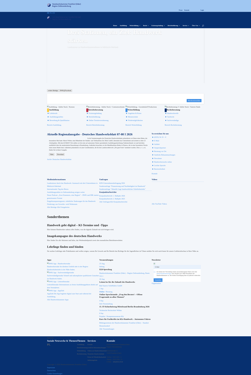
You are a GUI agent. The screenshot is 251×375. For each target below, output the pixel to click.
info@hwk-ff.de (118, 362)
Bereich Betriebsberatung (95, 125)
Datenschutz (51, 370)
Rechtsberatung (82, 354)
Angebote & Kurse (134, 113)
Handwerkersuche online (163, 162)
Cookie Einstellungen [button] (54, 374)
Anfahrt (157, 144)
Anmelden (158, 280)
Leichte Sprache (160, 165)
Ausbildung (123, 25)
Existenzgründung (157, 25)
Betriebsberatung (82, 347)
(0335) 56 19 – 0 (160, 137)
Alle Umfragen (104, 202)
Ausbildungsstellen (56, 117)
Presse (180, 10)
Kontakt (186, 10)
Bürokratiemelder (194, 101)
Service (185, 25)
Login (202, 10)
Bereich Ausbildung (54, 125)
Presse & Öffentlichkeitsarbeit (96, 357)
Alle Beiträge (52, 207)
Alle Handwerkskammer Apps (58, 300)
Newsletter (158, 158)
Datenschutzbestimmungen (164, 273)
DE (48, 13)
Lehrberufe (53, 113)
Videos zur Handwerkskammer (97, 351)
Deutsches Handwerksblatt (95, 354)
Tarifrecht (170, 117)
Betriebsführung (173, 25)
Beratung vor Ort (160, 151)
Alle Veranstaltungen (106, 329)
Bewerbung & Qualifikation (59, 120)
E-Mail (156, 141)
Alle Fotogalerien (63, 207)
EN (53, 13)
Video (52, 154)
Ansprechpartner (160, 148)
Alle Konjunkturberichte (118, 202)
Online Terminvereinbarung (98, 120)
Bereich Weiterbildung (134, 125)
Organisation (156, 283)
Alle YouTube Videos (159, 204)
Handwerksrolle (172, 113)
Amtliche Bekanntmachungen (164, 155)
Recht (145, 25)
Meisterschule (133, 117)
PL (51, 13)
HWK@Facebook (65, 90)
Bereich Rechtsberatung (173, 125)
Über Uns (195, 25)
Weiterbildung (134, 25)
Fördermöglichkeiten (135, 120)
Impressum (51, 368)
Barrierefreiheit (159, 169)
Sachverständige (173, 120)
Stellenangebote (92, 360)
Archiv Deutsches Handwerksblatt (59, 159)
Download (60, 154)
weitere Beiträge (53, 90)
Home (115, 25)
